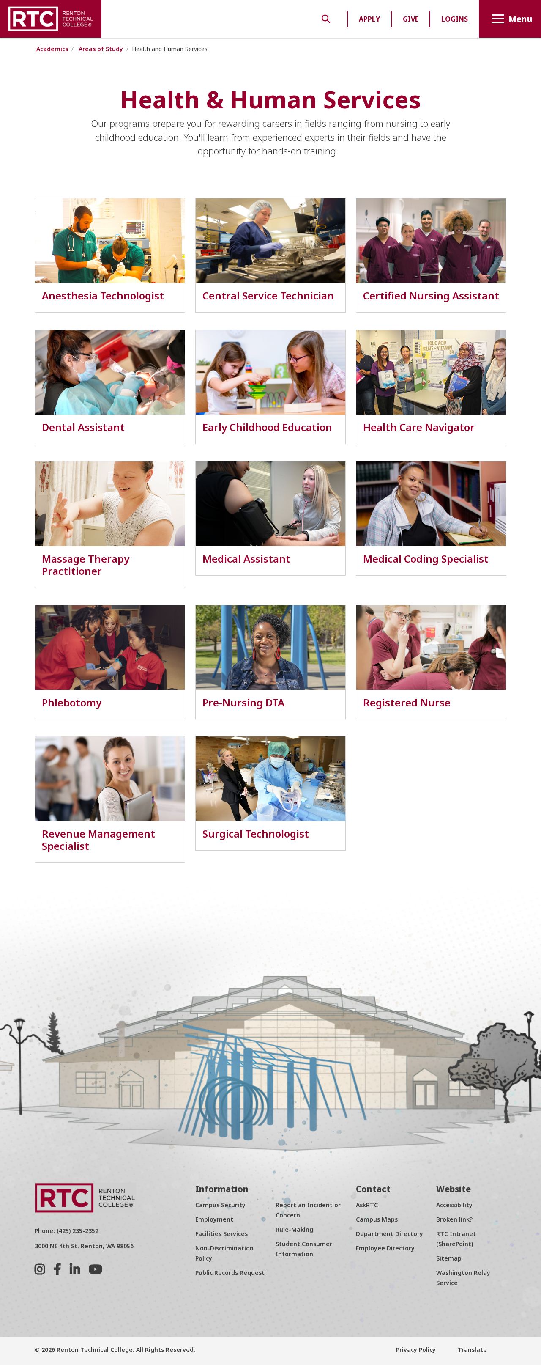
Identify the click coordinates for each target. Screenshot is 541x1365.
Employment (214, 1219)
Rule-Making (294, 1229)
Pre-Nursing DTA (243, 702)
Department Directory (389, 1234)
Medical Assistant (246, 559)
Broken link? (454, 1219)
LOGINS (454, 19)
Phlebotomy (71, 702)
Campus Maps (377, 1219)
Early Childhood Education (267, 427)
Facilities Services (221, 1234)
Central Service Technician (268, 295)
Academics (52, 49)
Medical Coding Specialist (426, 559)
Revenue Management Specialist (98, 840)
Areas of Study (101, 49)
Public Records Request (230, 1273)
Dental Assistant (83, 427)
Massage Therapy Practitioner (85, 565)
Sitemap (449, 1258)
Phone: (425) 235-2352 (66, 1231)
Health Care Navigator (419, 427)
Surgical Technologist (255, 833)
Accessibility (454, 1205)
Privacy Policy (416, 1350)
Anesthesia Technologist (103, 295)
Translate (471, 1350)
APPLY (369, 19)
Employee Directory (385, 1248)
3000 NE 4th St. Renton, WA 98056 (84, 1246)
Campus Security (220, 1205)
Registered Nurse (407, 702)
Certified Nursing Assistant (431, 295)
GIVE (410, 19)
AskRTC (367, 1205)
